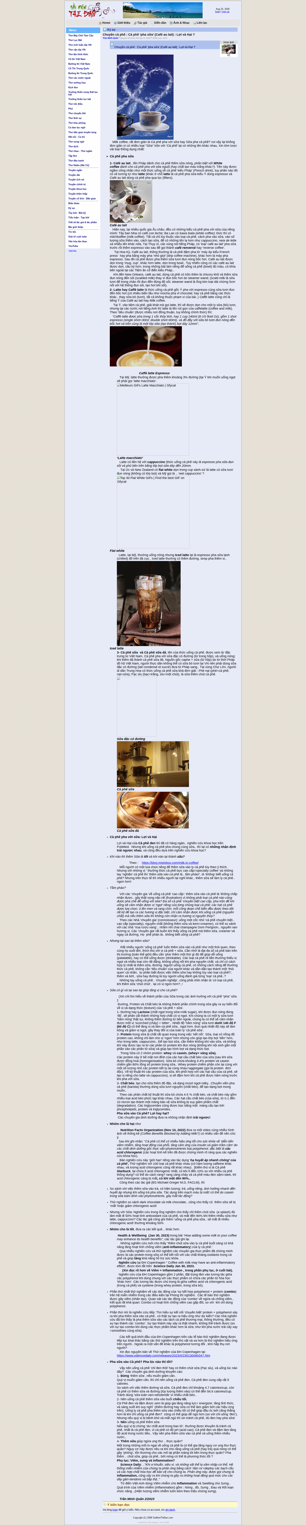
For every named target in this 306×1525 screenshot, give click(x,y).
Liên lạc (201, 22)
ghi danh (170, 1509)
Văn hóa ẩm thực (77, 241)
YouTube (73, 246)
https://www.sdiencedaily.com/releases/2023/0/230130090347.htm (163, 1355)
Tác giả (142, 22)
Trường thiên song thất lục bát (83, 93)
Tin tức (72, 232)
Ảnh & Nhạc (181, 22)
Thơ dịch (73, 146)
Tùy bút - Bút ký (77, 213)
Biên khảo (73, 203)
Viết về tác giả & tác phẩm (82, 222)
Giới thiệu (123, 22)
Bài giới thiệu (75, 227)
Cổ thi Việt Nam (77, 59)
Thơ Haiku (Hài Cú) (78, 165)
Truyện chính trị (77, 184)
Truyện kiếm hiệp (77, 193)
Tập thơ (72, 156)
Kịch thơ (73, 87)
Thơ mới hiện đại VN (79, 45)
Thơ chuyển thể (77, 113)
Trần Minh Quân (110, 38)
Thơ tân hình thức (78, 54)
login (217, 11)
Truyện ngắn (75, 170)
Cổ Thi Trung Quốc (78, 68)
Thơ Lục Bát (75, 40)
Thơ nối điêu (75, 104)
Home (106, 22)
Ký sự (71, 208)
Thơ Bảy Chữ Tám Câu (80, 35)
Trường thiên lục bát (79, 99)
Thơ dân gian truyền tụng (82, 132)
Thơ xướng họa (77, 82)
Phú (70, 108)
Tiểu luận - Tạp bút (78, 217)
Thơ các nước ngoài (79, 78)
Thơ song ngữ (76, 141)
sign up (225, 11)
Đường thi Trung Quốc (80, 73)
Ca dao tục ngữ (76, 127)
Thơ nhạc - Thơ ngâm (80, 151)
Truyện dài (74, 175)
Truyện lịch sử (76, 179)
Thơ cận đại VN (76, 49)
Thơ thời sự (74, 118)
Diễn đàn (160, 22)
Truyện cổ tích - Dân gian (82, 198)
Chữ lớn (72, 251)
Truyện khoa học (77, 189)
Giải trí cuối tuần (77, 236)
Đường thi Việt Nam (79, 64)
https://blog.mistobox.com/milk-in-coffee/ (170, 863)
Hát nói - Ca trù (76, 137)
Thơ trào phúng (77, 123)
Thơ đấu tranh (76, 160)
